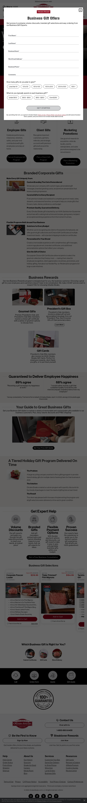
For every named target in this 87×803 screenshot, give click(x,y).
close (80, 10)
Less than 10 (13, 86)
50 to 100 (37, 86)
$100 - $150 (26, 97)
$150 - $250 (40, 97)
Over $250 (53, 97)
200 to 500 (62, 86)
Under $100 (13, 97)
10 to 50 (25, 86)
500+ (73, 86)
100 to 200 (49, 86)
